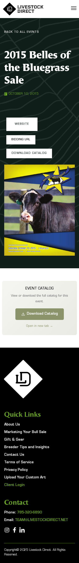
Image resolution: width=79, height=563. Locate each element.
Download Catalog (42, 314)
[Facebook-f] (14, 530)
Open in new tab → (39, 326)
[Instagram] (6, 530)
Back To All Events (21, 32)
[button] (21, 124)
